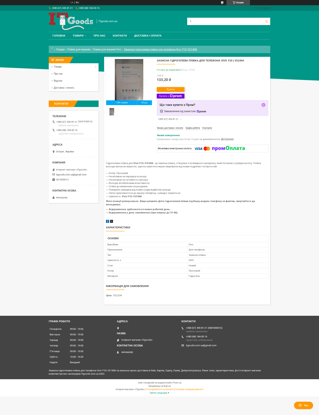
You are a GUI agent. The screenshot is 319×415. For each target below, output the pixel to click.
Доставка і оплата (148, 35)
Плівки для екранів (78, 49)
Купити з (164, 96)
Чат (306, 405)
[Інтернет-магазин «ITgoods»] (71, 21)
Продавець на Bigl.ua (159, 386)
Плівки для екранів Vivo (107, 49)
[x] (111, 222)
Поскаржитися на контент (160, 389)
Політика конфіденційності (189, 389)
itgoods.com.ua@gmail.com (71, 174)
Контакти (120, 35)
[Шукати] (266, 21)
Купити (170, 89)
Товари (78, 35)
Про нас (99, 35)
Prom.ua (177, 382)
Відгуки (58, 80)
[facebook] (107, 222)
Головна (58, 35)
